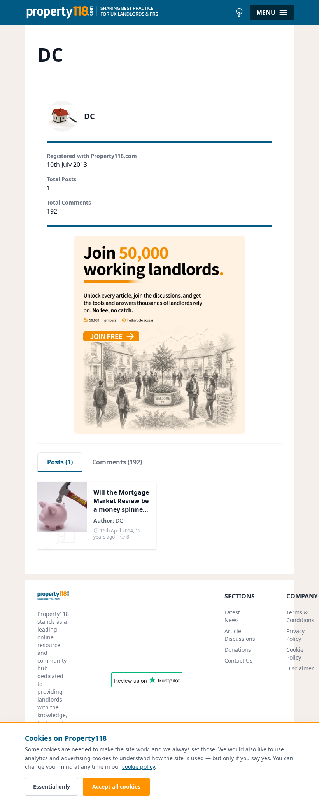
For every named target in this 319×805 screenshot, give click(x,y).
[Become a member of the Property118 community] (159, 335)
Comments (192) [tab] (117, 462)
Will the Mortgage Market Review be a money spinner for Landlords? (121, 505)
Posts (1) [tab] (60, 462)
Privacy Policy (295, 634)
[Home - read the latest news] (128, 12)
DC (119, 520)
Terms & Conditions (300, 616)
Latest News (232, 616)
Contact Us (238, 660)
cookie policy (138, 766)
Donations (237, 649)
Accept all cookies (116, 786)
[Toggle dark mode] (239, 12)
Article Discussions (239, 634)
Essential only (51, 786)
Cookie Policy (294, 653)
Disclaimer (300, 668)
